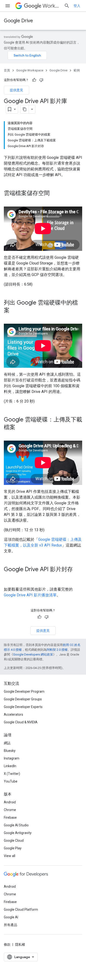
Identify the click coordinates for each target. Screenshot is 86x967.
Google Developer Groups (23, 699)
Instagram (11, 758)
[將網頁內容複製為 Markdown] (24, 109)
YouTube (10, 781)
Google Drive (18, 21)
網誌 (7, 743)
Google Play (13, 848)
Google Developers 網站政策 (33, 654)
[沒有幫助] (41, 80)
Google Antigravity (18, 833)
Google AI (11, 917)
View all (9, 856)
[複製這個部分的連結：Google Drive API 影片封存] (8, 577)
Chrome (10, 810)
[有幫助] (34, 80)
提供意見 (16, 90)
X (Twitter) (12, 774)
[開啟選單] (7, 6)
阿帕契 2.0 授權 (57, 649)
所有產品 (10, 925)
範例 (77, 70)
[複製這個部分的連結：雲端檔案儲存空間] (54, 193)
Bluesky (10, 751)
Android (10, 802)
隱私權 (20, 944)
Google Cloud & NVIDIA (21, 722)
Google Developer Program (24, 691)
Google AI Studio (16, 825)
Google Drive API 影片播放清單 (30, 595)
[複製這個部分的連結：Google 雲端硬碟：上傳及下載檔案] (20, 428)
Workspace (51, 6)
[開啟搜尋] (67, 6)
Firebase (10, 817)
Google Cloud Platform (21, 909)
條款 (7, 944)
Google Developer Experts (23, 707)
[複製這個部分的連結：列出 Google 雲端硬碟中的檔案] (14, 310)
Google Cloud (14, 840)
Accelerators (13, 714)
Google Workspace (29, 70)
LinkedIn (10, 766)
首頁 (7, 70)
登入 (77, 6)
